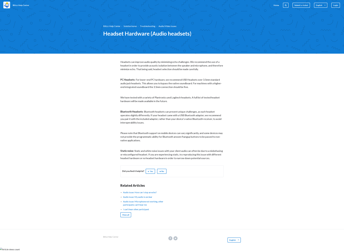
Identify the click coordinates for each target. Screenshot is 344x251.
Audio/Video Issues (167, 26)
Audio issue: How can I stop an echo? (140, 192)
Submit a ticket (301, 5)
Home (276, 5)
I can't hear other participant (136, 209)
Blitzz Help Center (111, 26)
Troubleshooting (147, 26)
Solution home (130, 26)
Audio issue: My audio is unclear (137, 197)
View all (125, 215)
